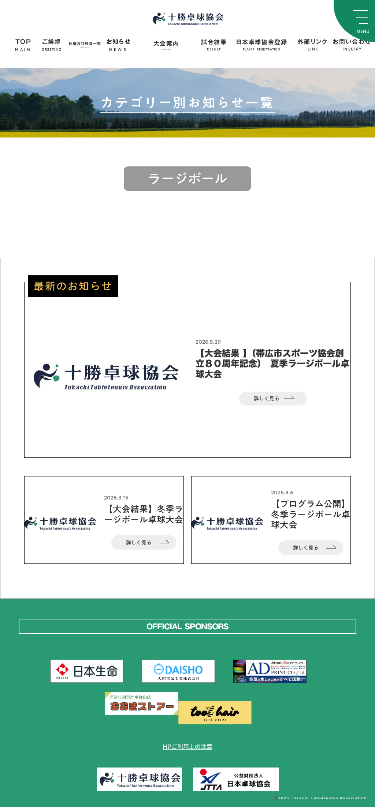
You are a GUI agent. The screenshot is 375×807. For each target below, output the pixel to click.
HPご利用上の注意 (187, 747)
